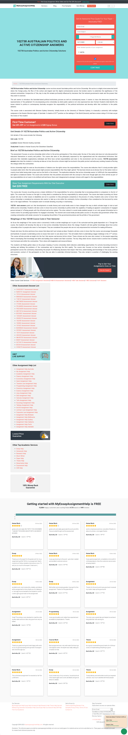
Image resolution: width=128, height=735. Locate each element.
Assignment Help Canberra (25, 422)
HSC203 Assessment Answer (26, 335)
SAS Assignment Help (23, 395)
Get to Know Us (69, 703)
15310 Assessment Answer (25, 333)
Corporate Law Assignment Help (27, 412)
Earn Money (80, 6)
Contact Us (68, 709)
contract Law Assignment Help (26, 410)
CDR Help (19, 468)
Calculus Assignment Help (24, 398)
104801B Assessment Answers (60, 280)
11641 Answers (101, 280)
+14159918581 (96, 719)
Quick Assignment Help (24, 381)
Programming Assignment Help (26, 386)
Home (15, 83)
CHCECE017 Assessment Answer (27, 289)
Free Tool (15, 709)
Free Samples (66, 6)
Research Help (21, 453)
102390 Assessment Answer (25, 321)
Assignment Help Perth (24, 424)
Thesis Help (20, 461)
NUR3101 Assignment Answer (26, 292)
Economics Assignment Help (25, 379)
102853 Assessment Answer (25, 323)
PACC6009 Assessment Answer (26, 309)
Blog (54, 6)
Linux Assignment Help (23, 393)
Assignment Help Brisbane (25, 415)
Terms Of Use (84, 707)
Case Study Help (41, 707)
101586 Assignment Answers (39, 280)
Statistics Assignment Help (25, 388)
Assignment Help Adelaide (25, 427)
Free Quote (91, 6)
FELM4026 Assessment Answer (26, 306)
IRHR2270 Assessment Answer (26, 318)
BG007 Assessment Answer (25, 340)
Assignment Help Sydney (24, 420)
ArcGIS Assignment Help (24, 407)
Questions (21, 709)
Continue (95, 67)
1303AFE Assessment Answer (26, 316)
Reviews (78, 705)
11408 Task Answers (77, 280)
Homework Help (21, 451)
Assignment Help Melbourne (25, 417)
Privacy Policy (75, 707)
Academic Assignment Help (25, 374)
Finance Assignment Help (24, 376)
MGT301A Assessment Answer (26, 311)
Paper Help (20, 458)
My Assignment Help (23, 371)
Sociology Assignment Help (25, 403)
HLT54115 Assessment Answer (26, 342)
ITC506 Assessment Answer (25, 304)
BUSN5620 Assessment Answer (26, 328)
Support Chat (112, 725)
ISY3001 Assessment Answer (26, 330)
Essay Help (20, 449)
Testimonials (69, 705)
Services (44, 6)
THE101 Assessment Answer (26, 299)
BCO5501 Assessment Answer (26, 313)
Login (112, 6)
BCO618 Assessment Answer (26, 345)
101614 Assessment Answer (25, 294)
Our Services (15, 703)
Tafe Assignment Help (23, 400)
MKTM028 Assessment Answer (26, 301)
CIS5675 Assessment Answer (26, 347)
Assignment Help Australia (25, 369)
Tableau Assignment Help (24, 405)
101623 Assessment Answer (25, 325)
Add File (82, 52)
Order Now (85, 2)
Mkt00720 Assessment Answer (26, 337)
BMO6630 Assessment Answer (26, 297)
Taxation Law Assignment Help (26, 383)
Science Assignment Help (24, 391)
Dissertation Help (22, 463)
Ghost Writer (20, 456)
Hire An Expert (105, 270)
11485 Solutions (90, 280)
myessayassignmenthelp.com (34, 724)
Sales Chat (112, 721)
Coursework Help (22, 465)
